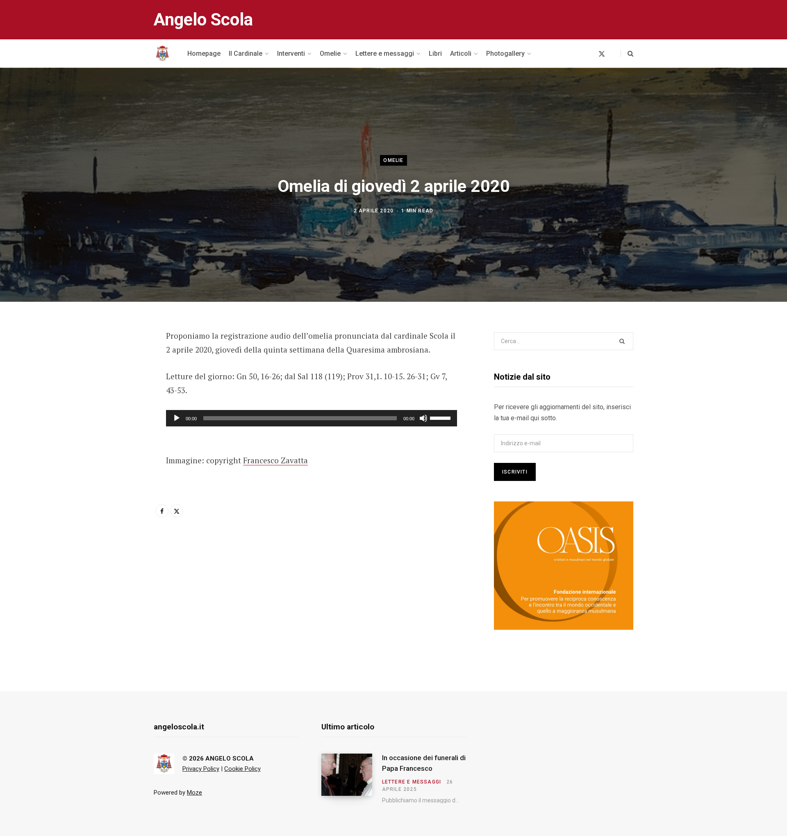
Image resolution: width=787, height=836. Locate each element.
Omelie (393, 160)
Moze (194, 792)
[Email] (113, 402)
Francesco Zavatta (275, 460)
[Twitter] (113, 381)
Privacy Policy (200, 768)
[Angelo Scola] (162, 53)
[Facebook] (113, 359)
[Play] (177, 418)
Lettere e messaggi (411, 782)
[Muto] (423, 418)
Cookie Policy (242, 768)
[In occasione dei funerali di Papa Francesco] (351, 779)
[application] (311, 418)
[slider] (441, 417)
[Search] (627, 53)
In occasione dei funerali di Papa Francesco (424, 763)
